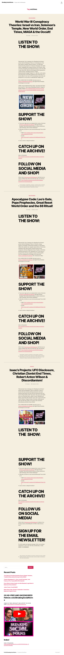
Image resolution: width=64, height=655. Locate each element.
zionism (36, 187)
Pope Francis (39, 356)
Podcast (32, 366)
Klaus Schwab (22, 356)
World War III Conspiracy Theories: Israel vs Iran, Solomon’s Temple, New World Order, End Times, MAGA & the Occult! (32, 27)
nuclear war (39, 185)
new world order (32, 356)
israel (21, 185)
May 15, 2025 (35, 209)
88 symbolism (22, 354)
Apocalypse (23, 184)
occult (42, 185)
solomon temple (36, 556)
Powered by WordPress (21, 652)
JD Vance (42, 355)
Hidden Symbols (38, 355)
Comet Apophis (35, 354)
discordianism (28, 555)
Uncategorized (32, 195)
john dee (27, 185)
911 (20, 184)
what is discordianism (25, 557)
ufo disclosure (42, 556)
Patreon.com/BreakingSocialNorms (25, 81)
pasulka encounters (23, 556)
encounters (33, 555)
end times (43, 184)
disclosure (24, 555)
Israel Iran (23, 185)
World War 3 (28, 187)
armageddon (28, 184)
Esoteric (29, 355)
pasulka (44, 555)
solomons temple (23, 187)
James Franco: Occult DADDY (11, 587)
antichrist (26, 354)
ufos (20, 557)
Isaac (29, 35)
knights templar (31, 185)
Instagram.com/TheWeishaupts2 (31, 177)
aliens (21, 555)
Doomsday (21, 355)
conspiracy (32, 184)
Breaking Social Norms (7, 2)
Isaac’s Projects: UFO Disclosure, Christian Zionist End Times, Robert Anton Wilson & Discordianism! (32, 375)
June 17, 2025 (35, 35)
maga (36, 185)
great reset (33, 355)
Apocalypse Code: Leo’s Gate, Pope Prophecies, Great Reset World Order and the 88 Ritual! (32, 202)
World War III (33, 187)
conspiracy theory (38, 184)
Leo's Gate (27, 356)
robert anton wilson (30, 556)
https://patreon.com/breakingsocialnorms (16, 604)
